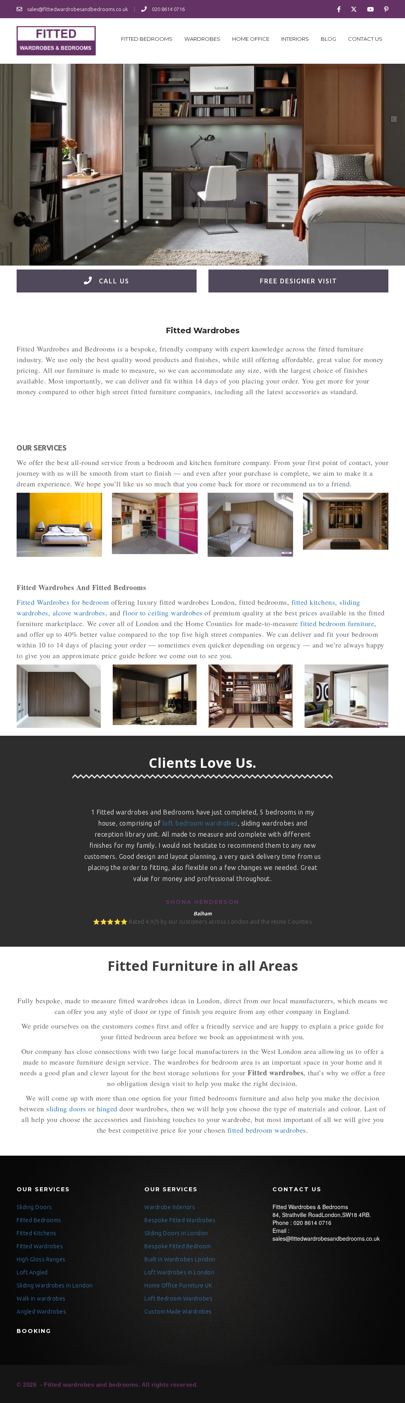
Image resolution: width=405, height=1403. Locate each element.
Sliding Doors (34, 1207)
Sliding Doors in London (176, 1233)
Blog (328, 39)
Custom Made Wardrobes (178, 1311)
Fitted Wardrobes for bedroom (63, 602)
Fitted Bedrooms (146, 39)
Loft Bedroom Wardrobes (178, 1298)
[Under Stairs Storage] (154, 523)
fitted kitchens (313, 602)
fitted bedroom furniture (337, 623)
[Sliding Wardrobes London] (347, 695)
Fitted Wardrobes (40, 1246)
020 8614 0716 (168, 9)
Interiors (295, 39)
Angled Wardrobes (41, 1311)
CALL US (113, 281)
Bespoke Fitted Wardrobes (180, 1220)
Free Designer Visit (298, 281)
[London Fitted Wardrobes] (155, 694)
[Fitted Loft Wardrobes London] (59, 695)
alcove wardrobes (79, 612)
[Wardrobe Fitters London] (345, 521)
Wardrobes (202, 39)
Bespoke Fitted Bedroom (177, 1246)
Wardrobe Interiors (169, 1207)
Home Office (250, 39)
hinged (107, 1108)
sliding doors (66, 1108)
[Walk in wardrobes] (250, 695)
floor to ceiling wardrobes (162, 612)
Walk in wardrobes (41, 1298)
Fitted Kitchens (37, 1233)
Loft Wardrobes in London (179, 1272)
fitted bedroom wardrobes (266, 1130)
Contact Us (365, 39)
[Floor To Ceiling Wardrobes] (250, 525)
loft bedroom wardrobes (200, 823)
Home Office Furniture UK (178, 1285)
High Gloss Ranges (41, 1259)
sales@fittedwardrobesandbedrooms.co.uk (77, 9)
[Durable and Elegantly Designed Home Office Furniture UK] (56, 41)
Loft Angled (32, 1272)
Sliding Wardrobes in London (55, 1285)
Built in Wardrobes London (180, 1259)
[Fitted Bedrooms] (59, 525)
